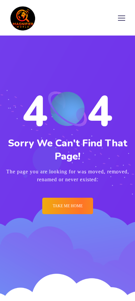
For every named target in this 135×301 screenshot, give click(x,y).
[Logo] (23, 18)
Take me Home (68, 206)
